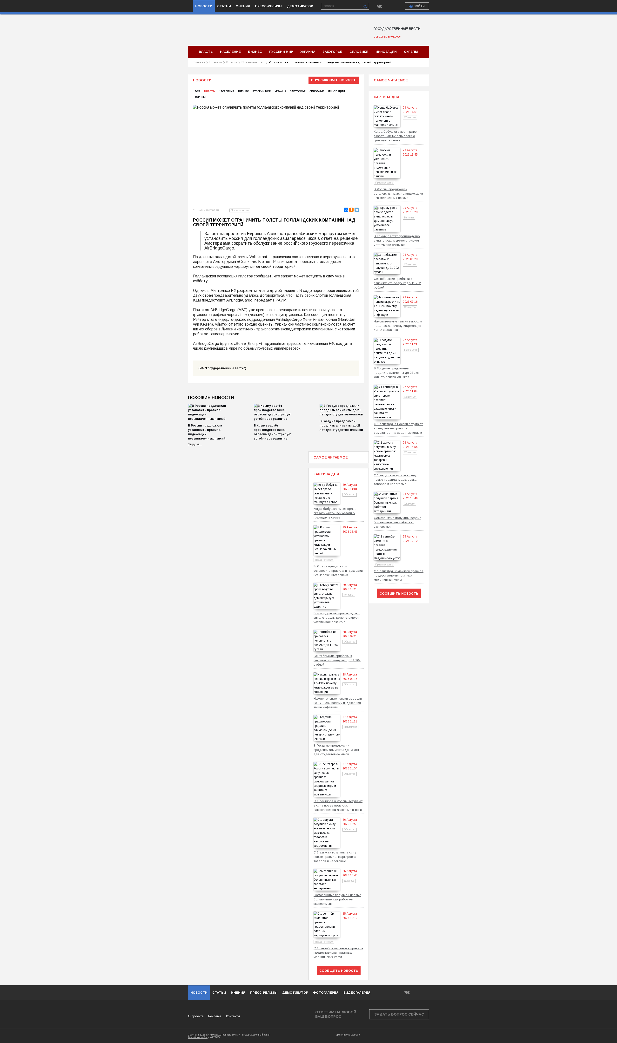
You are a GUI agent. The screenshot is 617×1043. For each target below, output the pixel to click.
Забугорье (332, 51)
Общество (410, 117)
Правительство (252, 62)
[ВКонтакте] (346, 210)
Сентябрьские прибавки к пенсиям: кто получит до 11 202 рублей (397, 283)
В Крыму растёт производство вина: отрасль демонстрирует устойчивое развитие (397, 240)
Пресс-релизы (268, 6)
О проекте (195, 1016)
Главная (199, 62)
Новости (203, 6)
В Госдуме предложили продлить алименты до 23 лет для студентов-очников (341, 426)
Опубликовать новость (333, 80)
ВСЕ (197, 91)
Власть (206, 51)
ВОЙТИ (419, 6)
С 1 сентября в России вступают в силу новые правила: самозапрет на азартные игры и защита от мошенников (398, 428)
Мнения (243, 6)
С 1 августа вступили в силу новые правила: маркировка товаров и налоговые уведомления (395, 479)
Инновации (386, 51)
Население (230, 51)
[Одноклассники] (351, 210)
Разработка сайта (198, 1037)
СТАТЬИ (219, 992)
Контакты (233, 1016)
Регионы (409, 217)
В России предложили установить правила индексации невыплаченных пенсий (398, 193)
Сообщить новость (399, 593)
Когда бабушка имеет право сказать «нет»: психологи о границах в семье (395, 136)
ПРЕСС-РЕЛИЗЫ (263, 992)
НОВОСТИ (199, 992)
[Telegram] (357, 210)
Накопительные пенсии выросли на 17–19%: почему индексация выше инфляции (398, 325)
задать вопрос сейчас (399, 1014)
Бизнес (255, 51)
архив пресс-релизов (348, 1034)
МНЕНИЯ (238, 992)
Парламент (410, 349)
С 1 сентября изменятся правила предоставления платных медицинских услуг (398, 575)
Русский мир (281, 51)
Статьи (224, 6)
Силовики (358, 51)
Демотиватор (300, 6)
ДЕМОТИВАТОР (295, 992)
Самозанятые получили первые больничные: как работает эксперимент (397, 522)
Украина (307, 51)
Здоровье (409, 503)
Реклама (214, 1016)
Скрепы (411, 51)
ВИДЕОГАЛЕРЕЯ (356, 992)
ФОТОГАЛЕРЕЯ (326, 992)
